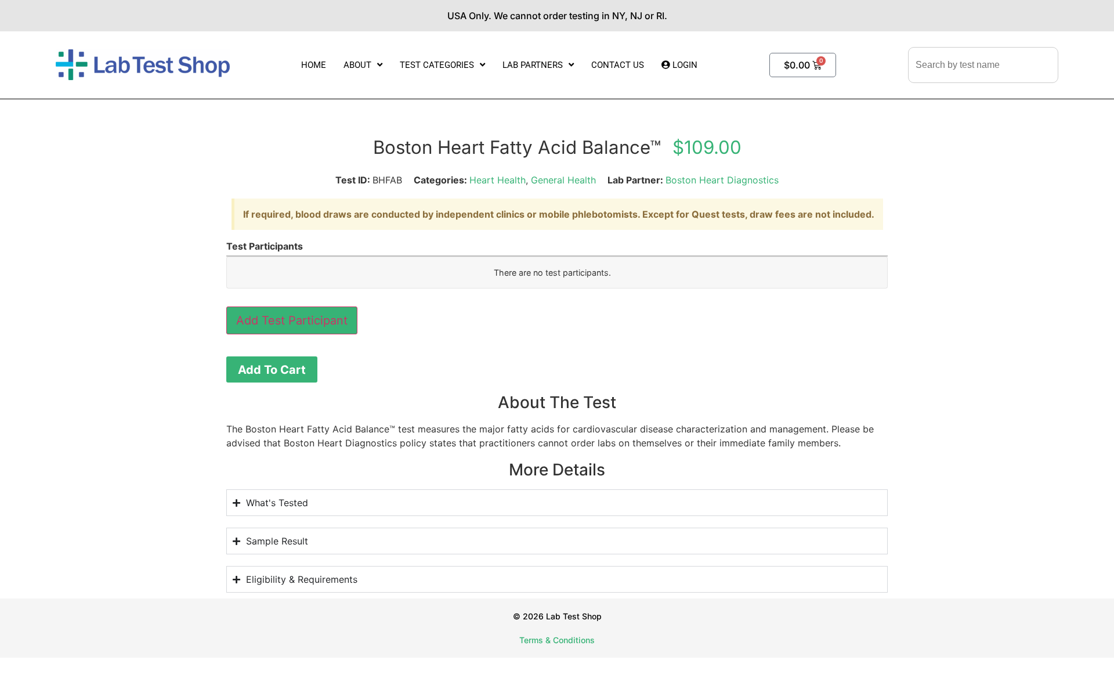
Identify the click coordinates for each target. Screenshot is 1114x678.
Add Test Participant (292, 320)
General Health (563, 180)
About (357, 65)
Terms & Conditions (557, 640)
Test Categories (437, 65)
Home (313, 65)
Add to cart (272, 370)
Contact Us (617, 65)
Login (683, 65)
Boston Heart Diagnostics (722, 180)
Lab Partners (532, 65)
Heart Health (497, 180)
